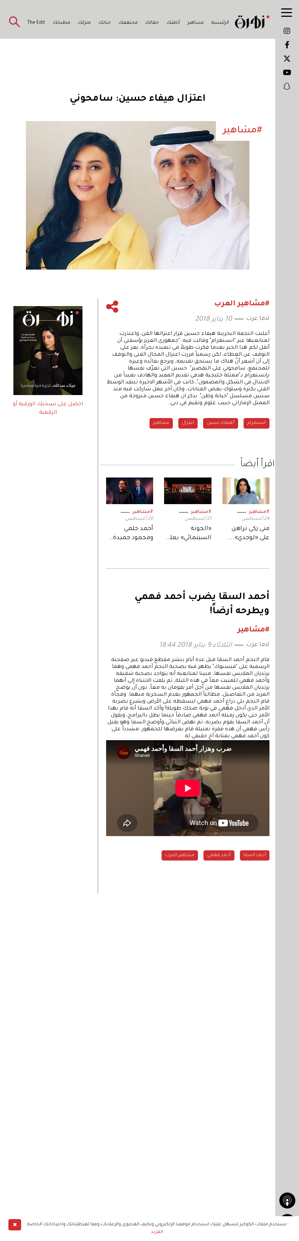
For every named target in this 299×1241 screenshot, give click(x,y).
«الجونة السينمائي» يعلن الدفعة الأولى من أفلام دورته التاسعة (188, 534)
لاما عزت (257, 319)
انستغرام (256, 423)
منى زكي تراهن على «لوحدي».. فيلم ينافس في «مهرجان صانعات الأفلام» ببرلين (246, 534)
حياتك (104, 23)
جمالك (152, 23)
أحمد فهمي (219, 855)
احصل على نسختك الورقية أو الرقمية (48, 408)
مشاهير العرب (179, 855)
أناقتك (173, 23)
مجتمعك (128, 23)
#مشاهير (259, 512)
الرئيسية (220, 23)
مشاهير (195, 23)
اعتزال (188, 423)
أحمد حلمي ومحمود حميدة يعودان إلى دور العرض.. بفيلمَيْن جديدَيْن (130, 534)
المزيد (157, 1232)
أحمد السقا (255, 855)
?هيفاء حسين (220, 423)
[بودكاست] (287, 1200)
